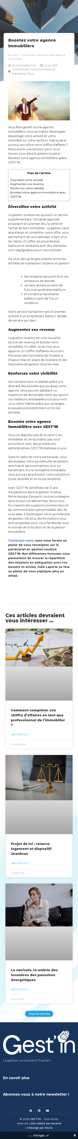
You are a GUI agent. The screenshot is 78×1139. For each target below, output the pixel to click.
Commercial (27, 54)
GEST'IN (35, 1119)
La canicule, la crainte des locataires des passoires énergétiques (34, 975)
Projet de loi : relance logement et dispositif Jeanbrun (31, 849)
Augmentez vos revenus (27, 184)
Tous (30, 73)
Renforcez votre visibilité (27, 188)
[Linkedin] (39, 1110)
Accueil (12, 54)
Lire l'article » (20, 734)
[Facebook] (30, 1110)
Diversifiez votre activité (27, 180)
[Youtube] (47, 1110)
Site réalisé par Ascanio (46, 1123)
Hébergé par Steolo (40, 1127)
